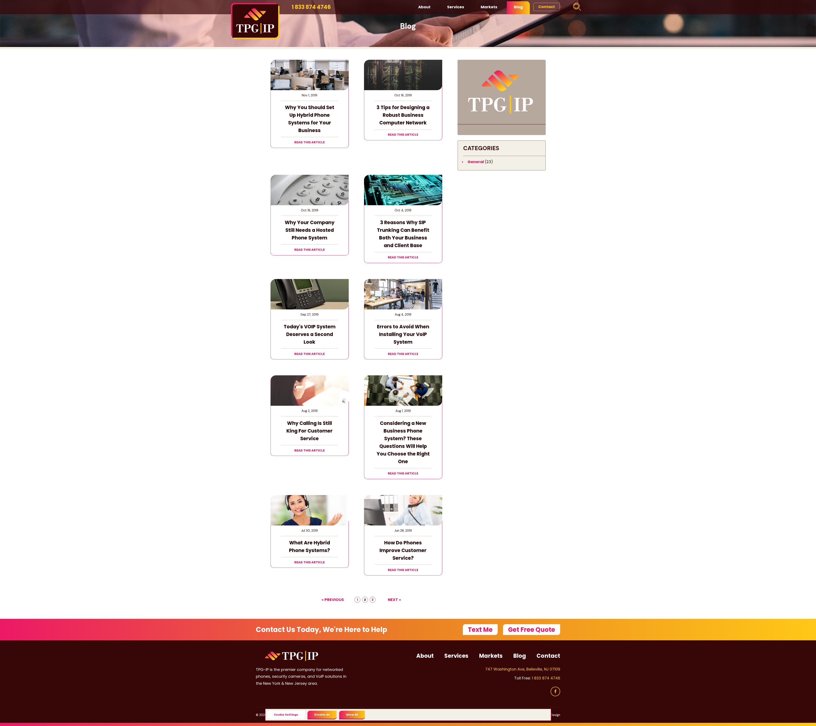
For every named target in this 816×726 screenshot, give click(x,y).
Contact (546, 6)
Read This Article (309, 142)
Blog (518, 7)
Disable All (322, 714)
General (476, 161)
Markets (489, 7)
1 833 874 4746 (311, 7)
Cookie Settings (286, 714)
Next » (394, 600)
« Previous (333, 600)
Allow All (352, 714)
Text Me (480, 629)
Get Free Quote (531, 629)
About (424, 7)
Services (455, 7)
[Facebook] (555, 691)
